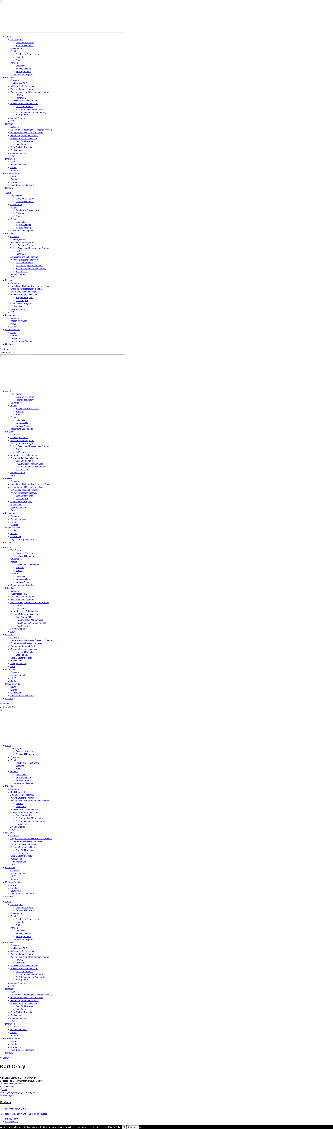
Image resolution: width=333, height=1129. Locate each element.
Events (13, 179)
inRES (13, 167)
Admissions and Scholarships (24, 101)
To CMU (19, 95)
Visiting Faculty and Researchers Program (29, 92)
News (13, 176)
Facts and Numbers (25, 45)
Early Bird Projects (24, 141)
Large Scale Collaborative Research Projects (31, 130)
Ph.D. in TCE (22, 115)
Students (20, 57)
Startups (14, 170)
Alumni (19, 60)
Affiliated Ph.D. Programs (22, 86)
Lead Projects (22, 144)
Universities (21, 66)
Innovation (10, 159)
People (13, 51)
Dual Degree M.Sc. (24, 106)
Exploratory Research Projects (24, 136)
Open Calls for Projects (21, 147)
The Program (16, 40)
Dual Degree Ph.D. (19, 83)
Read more (132, 1127)
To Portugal (21, 98)
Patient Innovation (18, 165)
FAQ (12, 121)
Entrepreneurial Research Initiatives (26, 133)
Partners (14, 63)
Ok (124, 1127)
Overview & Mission (25, 42)
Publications (16, 150)
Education (10, 77)
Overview (14, 80)
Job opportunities (18, 153)
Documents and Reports (21, 74)
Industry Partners (23, 72)
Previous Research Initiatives (23, 138)
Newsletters (15, 182)
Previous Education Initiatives (24, 103)
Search (3, 352)
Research (9, 124)
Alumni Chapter (17, 118)
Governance (16, 48)
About (8, 37)
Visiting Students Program (22, 89)
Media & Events (12, 173)
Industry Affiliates (23, 69)
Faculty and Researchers (27, 54)
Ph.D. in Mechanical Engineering (31, 112)
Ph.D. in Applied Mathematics (29, 109)
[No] (140, 1127)
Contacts (9, 188)
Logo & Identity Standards (22, 185)
